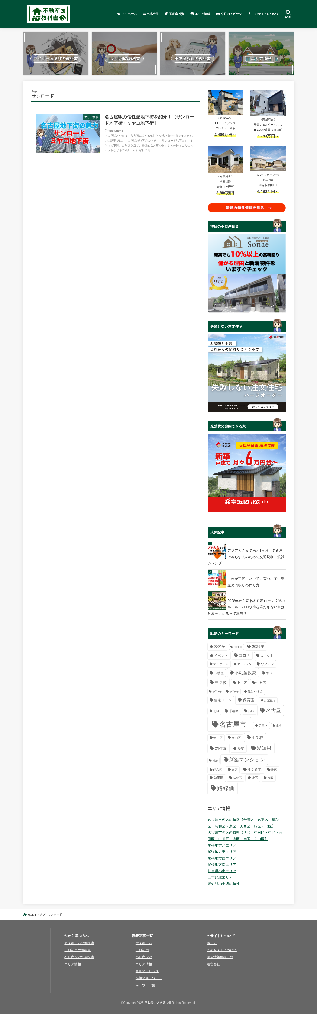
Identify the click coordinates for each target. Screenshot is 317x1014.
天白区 (218, 738)
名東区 (263, 725)
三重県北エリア (220, 877)
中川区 (242, 683)
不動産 (219, 673)
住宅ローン (223, 700)
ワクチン (267, 664)
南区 (251, 711)
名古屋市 (232, 724)
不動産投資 (176, 14)
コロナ (244, 655)
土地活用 (152, 14)
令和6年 (234, 691)
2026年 (258, 646)
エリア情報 (202, 14)
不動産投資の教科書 (79, 957)
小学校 (258, 737)
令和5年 (217, 691)
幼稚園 (221, 748)
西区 (270, 778)
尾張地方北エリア (222, 845)
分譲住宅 (269, 700)
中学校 (221, 682)
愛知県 (264, 748)
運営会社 (213, 964)
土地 (278, 725)
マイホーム (128, 14)
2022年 (219, 647)
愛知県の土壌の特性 (224, 884)
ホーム (212, 943)
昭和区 (218, 770)
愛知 (241, 748)
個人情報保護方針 (220, 957)
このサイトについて (265, 14)
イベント (221, 655)
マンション (244, 664)
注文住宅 (254, 770)
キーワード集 (145, 985)
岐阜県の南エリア (222, 871)
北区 (216, 711)
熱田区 (219, 778)
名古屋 (273, 710)
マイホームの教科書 (79, 943)
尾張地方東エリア (222, 852)
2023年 (238, 647)
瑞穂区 (237, 778)
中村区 (261, 683)
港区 (274, 770)
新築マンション (247, 759)
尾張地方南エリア (222, 864)
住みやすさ (255, 691)
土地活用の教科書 (77, 950)
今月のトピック (231, 14)
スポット (266, 655)
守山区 (236, 738)
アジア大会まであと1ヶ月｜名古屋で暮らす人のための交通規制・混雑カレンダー (246, 557)
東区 (234, 770)
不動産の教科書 (155, 1002)
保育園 (249, 700)
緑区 (255, 778)
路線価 (225, 788)
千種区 (234, 711)
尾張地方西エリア (222, 858)
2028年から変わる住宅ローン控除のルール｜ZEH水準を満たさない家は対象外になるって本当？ (246, 607)
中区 (269, 673)
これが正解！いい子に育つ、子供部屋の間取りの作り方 (256, 582)
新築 (215, 760)
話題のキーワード (149, 978)
